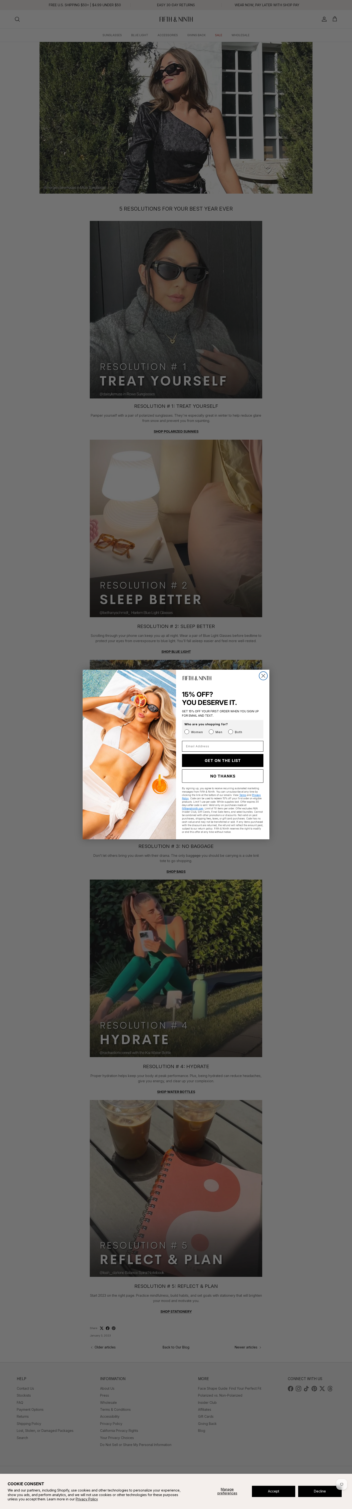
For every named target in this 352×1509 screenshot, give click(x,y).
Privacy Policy (87, 1499)
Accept (273, 1491)
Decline (320, 1491)
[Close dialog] (263, 676)
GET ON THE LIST (223, 760)
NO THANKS (222, 776)
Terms (242, 795)
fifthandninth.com (192, 808)
